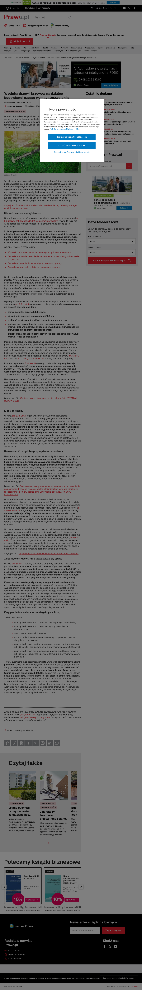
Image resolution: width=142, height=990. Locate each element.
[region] (72, 130)
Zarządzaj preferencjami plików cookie (72, 152)
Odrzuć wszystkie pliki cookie (72, 145)
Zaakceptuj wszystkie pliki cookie (72, 137)
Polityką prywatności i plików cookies (65, 129)
